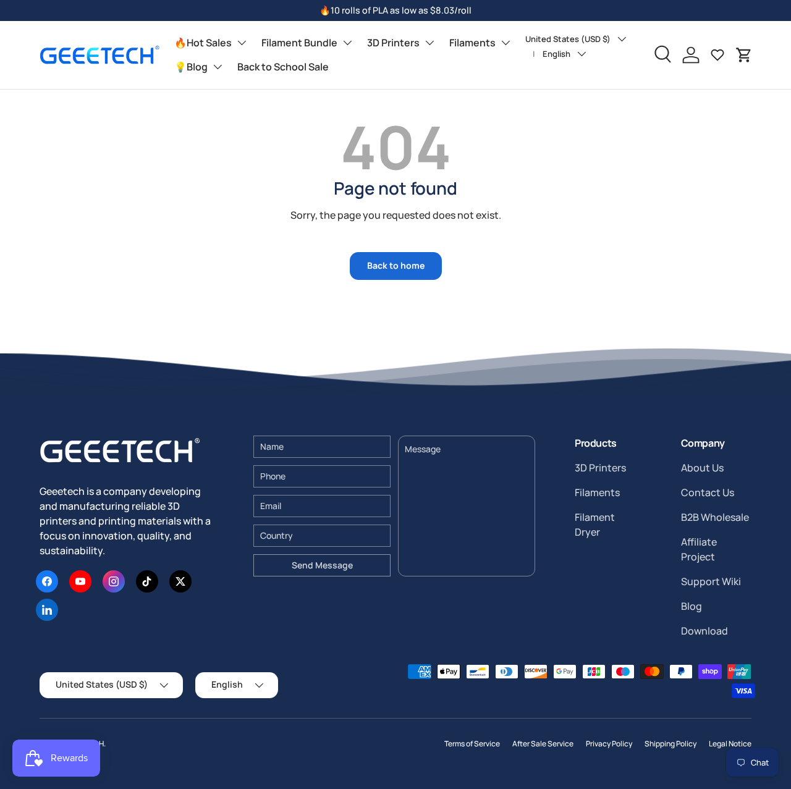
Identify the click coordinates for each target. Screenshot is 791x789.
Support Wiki (711, 581)
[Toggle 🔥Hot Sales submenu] (241, 42)
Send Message (322, 565)
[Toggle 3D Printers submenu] (429, 42)
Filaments (472, 42)
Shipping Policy (670, 743)
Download (704, 631)
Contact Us (707, 492)
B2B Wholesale (715, 517)
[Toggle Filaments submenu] (505, 42)
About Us (702, 468)
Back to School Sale (283, 67)
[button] (744, 55)
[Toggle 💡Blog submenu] (217, 66)
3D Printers (393, 42)
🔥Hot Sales (203, 42)
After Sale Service (542, 743)
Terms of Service (472, 743)
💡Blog (191, 67)
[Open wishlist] (717, 55)
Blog (691, 606)
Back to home (396, 265)
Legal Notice (730, 743)
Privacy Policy (609, 743)
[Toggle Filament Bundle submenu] (347, 42)
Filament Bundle (299, 42)
